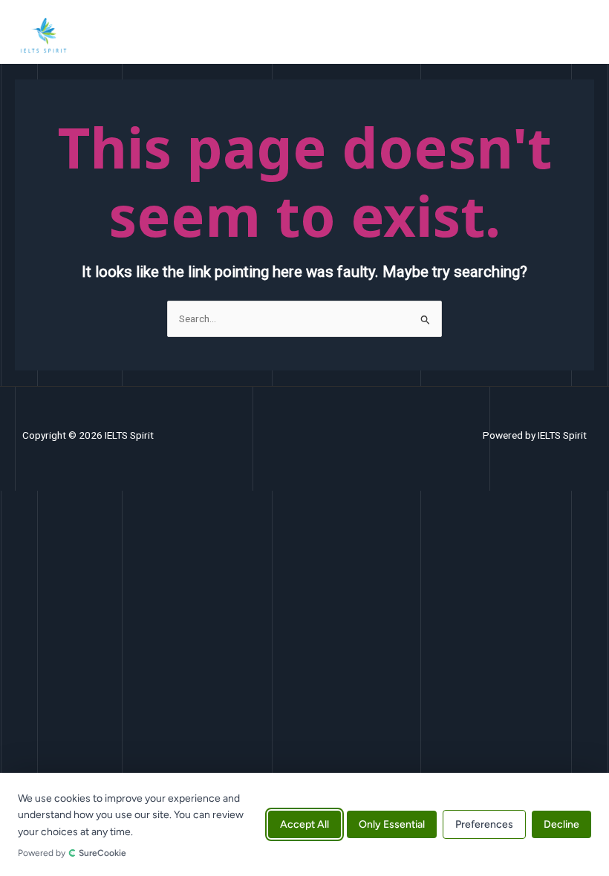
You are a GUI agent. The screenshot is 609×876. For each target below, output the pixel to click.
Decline (561, 824)
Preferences (484, 824)
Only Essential (392, 824)
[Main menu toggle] (579, 35)
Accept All (304, 824)
